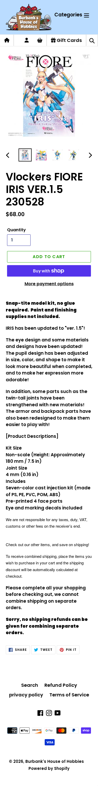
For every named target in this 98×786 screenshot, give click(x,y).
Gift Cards (69, 40)
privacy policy (26, 694)
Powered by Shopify (49, 768)
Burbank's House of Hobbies (54, 761)
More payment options (49, 284)
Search (29, 685)
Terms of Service (69, 694)
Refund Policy (60, 685)
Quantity (16, 230)
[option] (25, 155)
